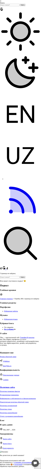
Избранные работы (11, 311)
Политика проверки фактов (10, 391)
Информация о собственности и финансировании (18, 398)
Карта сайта (7, 439)
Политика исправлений (8, 406)
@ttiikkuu (6, 361)
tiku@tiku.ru (7, 366)
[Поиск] (20, 263)
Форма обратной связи (8, 357)
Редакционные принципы (9, 395)
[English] (20, 134)
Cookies (5, 380)
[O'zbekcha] (20, 175)
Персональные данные (11, 375)
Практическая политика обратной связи (14, 402)
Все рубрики (9, 329)
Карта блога (7, 443)
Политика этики (6, 409)
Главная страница (6, 299)
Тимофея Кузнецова (27, 337)
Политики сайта (7, 387)
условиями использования (22, 462)
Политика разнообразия (8, 413)
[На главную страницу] (1, 10)
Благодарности (8, 448)
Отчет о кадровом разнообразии (11, 416)
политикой (18, 464)
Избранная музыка (11, 319)
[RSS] (20, 222)
